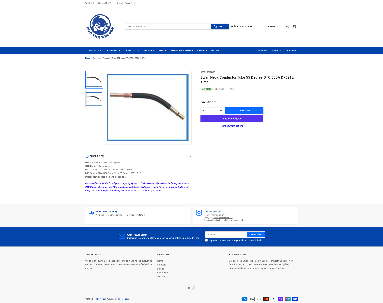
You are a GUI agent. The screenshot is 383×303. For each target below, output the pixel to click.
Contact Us (277, 50)
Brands (201, 50)
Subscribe (256, 234)
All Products (92, 50)
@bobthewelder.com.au (222, 217)
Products (161, 264)
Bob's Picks (292, 50)
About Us (262, 50)
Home (87, 58)
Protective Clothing (153, 50)
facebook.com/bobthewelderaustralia (228, 220)
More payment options (232, 126)
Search (221, 26)
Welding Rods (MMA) (181, 50)
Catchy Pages (123, 299)
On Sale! (161, 276)
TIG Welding (130, 50)
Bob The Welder (99, 299)
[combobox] (177, 26)
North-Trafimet (207, 72)
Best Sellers (163, 272)
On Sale (215, 50)
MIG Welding (112, 50)
